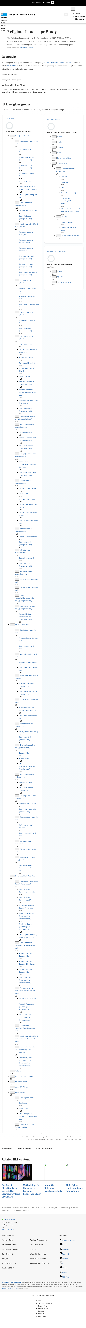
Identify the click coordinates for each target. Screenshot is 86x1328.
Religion (5, 1258)
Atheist (59, 271)
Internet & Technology (38, 1254)
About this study (26, 47)
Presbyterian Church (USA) (28, 732)
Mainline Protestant (22, 625)
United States (12, 65)
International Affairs (9, 1245)
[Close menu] (73, 9)
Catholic (18, 1071)
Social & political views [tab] (44, 1148)
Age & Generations (9, 1263)
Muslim (59, 142)
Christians (10, 118)
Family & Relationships (38, 1240)
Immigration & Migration (11, 1249)
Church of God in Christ (27, 999)
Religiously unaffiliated (56, 251)
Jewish (59, 136)
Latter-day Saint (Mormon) (24, 1076)
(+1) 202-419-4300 (8, 1229)
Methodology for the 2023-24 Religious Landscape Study (32, 1189)
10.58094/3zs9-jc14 (21, 1210)
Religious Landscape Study (22, 14)
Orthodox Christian (21, 1081)
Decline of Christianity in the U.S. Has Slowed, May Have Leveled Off (11, 1190)
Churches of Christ (25, 432)
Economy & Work (36, 1245)
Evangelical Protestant (23, 136)
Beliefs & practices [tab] (24, 1148)
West (69, 62)
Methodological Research (39, 1263)
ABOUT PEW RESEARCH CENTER (12, 1282)
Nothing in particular (64, 282)
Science (33, 1249)
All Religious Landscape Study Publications (74, 1187)
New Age (64, 217)
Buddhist (60, 147)
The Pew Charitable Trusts (10, 1289)
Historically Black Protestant (25, 876)
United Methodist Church (28, 662)
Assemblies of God (25, 344)
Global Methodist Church (28, 211)
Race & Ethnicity (8, 1254)
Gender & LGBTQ (8, 1268)
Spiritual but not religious (69, 193)
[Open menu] (66, 14)
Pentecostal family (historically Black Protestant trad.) (25, 990)
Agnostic (60, 277)
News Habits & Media (38, 1258)
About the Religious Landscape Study (53, 1187)
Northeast (55, 62)
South (62, 62)
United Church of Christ (27, 804)
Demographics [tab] (7, 1148)
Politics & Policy (8, 1240)
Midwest (46, 62)
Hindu (59, 153)
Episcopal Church (25, 753)
